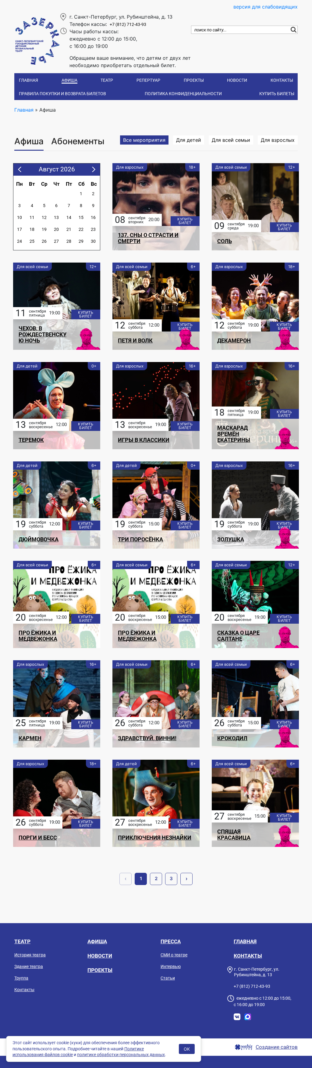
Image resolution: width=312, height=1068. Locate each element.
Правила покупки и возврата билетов (62, 93)
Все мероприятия (144, 140)
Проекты (194, 80)
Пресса (171, 941)
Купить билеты (276, 93)
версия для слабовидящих (265, 7)
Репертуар (148, 80)
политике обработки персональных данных (121, 1054)
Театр (107, 80)
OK (187, 1049)
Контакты (282, 80)
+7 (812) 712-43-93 (128, 24)
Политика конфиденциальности (183, 93)
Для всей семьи (231, 140)
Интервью (171, 966)
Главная (28, 80)
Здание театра (28, 966)
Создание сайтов (277, 1047)
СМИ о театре (174, 954)
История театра (30, 954)
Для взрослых (278, 140)
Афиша (69, 80)
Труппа (21, 978)
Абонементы (78, 141)
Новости (237, 80)
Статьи (168, 978)
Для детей (188, 140)
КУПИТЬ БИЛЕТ (185, 221)
